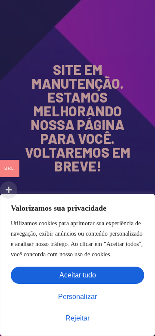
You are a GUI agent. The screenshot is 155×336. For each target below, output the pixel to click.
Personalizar (77, 296)
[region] (77, 265)
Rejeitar (77, 318)
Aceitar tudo (77, 275)
